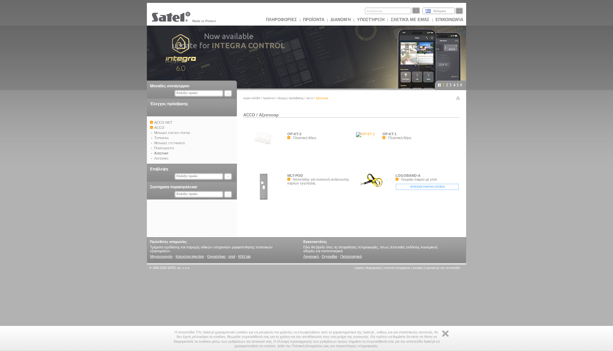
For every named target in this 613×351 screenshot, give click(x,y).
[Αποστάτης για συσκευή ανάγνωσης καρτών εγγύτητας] (265, 201)
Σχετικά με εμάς (410, 19)
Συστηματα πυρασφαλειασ (173, 187)
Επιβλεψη (159, 169)
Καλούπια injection (190, 256)
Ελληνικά (440, 11)
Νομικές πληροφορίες (368, 267)
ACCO (309, 98)
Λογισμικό (311, 256)
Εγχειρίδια (329, 256)
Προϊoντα (313, 19)
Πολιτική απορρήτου (397, 267)
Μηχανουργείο (161, 256)
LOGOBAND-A (408, 175)
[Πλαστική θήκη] (265, 145)
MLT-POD (295, 175)
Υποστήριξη (371, 19)
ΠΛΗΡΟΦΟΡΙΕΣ (281, 19)
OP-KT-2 (294, 134)
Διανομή (340, 19)
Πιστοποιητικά (351, 256)
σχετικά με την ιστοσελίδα (443, 267)
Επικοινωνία (449, 19)
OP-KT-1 (389, 134)
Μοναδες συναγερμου (169, 86)
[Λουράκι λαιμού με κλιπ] (373, 189)
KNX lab (244, 256)
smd (231, 256)
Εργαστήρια (216, 256)
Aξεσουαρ (269, 115)
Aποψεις (418, 267)
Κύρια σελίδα (251, 98)
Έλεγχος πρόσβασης (169, 104)
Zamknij (445, 334)
